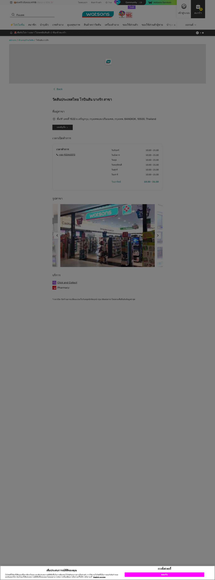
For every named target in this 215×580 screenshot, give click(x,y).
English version (99, 577)
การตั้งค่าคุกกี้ (164, 568)
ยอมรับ (164, 574)
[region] (107, 573)
